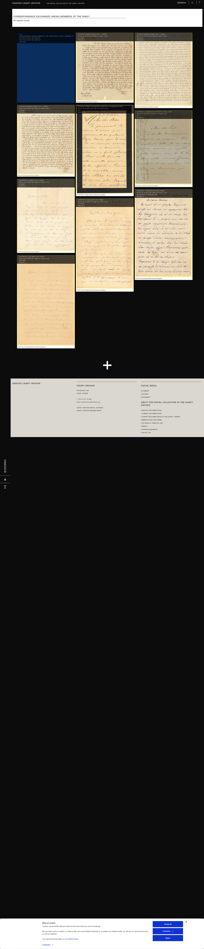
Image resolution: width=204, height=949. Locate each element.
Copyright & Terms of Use (152, 423)
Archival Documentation (151, 410)
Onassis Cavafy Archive (26, 3)
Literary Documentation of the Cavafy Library (160, 416)
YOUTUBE (144, 394)
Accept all (167, 924)
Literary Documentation (151, 413)
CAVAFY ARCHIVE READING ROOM (89, 410)
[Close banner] (186, 922)
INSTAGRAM (145, 397)
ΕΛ (5, 487)
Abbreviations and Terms (151, 419)
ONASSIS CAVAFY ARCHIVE (26, 383)
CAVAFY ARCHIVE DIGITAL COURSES (90, 407)
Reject (168, 938)
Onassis (5, 466)
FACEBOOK (145, 390)
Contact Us (146, 432)
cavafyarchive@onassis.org (90, 402)
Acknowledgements (149, 429)
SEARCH (182, 2)
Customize (46, 945)
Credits (144, 426)
